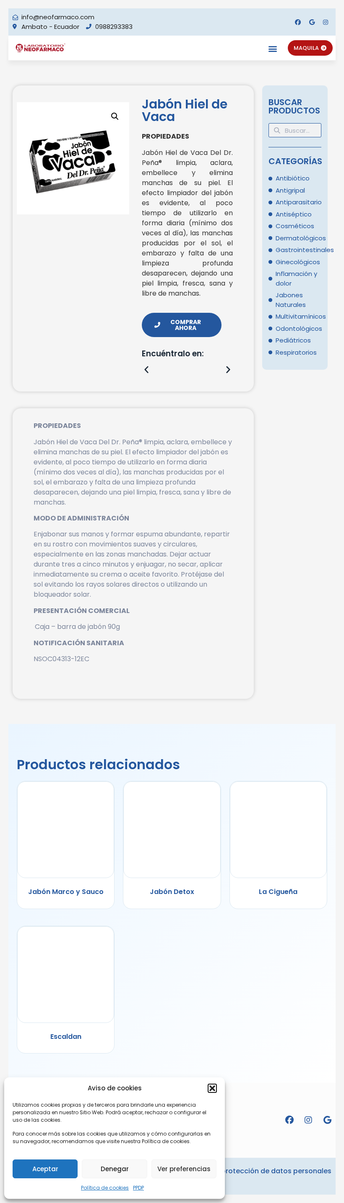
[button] (212, 1088)
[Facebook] (298, 22)
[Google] (312, 22)
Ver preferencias (184, 1168)
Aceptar (45, 1168)
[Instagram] (325, 22)
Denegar (115, 1168)
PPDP (138, 1187)
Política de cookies (105, 1187)
